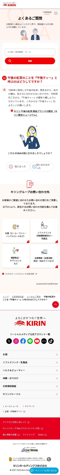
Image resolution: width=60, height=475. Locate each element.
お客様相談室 (18, 297)
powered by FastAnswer (47, 284)
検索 (30, 61)
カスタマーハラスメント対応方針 (21, 274)
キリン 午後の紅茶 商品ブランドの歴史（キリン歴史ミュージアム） (35, 113)
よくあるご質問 (33, 297)
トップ (6, 297)
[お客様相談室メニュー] (55, 13)
